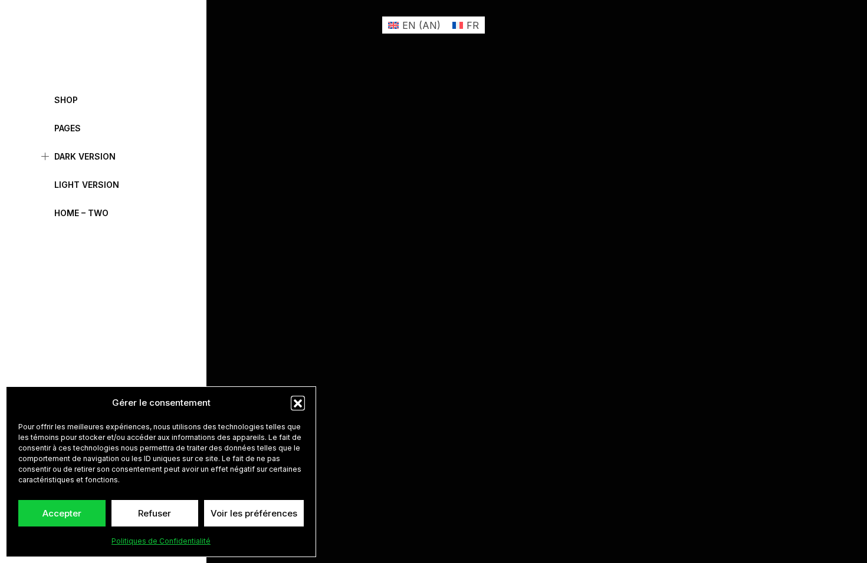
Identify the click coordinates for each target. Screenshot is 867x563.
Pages (67, 128)
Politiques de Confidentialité (161, 540)
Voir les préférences (254, 513)
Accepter (61, 513)
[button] (298, 403)
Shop (66, 100)
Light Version (86, 185)
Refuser (154, 513)
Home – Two (81, 213)
